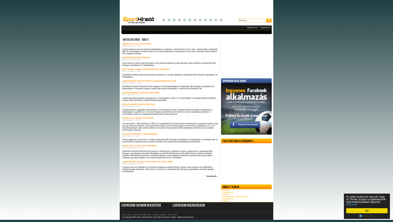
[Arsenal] (169, 19)
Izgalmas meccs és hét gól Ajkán (136, 44)
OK (367, 211)
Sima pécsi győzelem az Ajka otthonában (140, 134)
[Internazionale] (190, 19)
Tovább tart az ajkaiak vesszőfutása (138, 118)
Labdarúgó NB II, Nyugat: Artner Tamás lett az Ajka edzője (147, 162)
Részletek (352, 204)
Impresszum (126, 215)
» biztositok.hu (227, 199)
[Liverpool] (200, 19)
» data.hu (225, 201)
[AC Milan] (164, 19)
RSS (175, 215)
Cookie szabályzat (159, 215)
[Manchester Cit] (205, 19)
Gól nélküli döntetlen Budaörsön (136, 57)
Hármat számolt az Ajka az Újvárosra (138, 104)
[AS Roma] (221, 19)
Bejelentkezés (252, 27)
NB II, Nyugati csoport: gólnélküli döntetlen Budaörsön (145, 69)
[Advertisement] (196, 8)
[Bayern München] (179, 19)
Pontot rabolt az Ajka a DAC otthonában (139, 146)
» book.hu (225, 194)
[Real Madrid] (216, 19)
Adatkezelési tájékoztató (142, 215)
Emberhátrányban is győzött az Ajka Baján (141, 93)
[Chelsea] (184, 19)
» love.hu (225, 190)
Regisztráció (265, 27)
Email (170, 215)
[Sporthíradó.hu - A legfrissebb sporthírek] (139, 20)
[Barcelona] (174, 19)
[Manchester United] (211, 19)
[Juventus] (195, 19)
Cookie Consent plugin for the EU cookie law (367, 216)
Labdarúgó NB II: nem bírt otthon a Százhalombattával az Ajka (149, 81)
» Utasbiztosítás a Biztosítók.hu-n (235, 197)
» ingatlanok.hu (227, 192)
